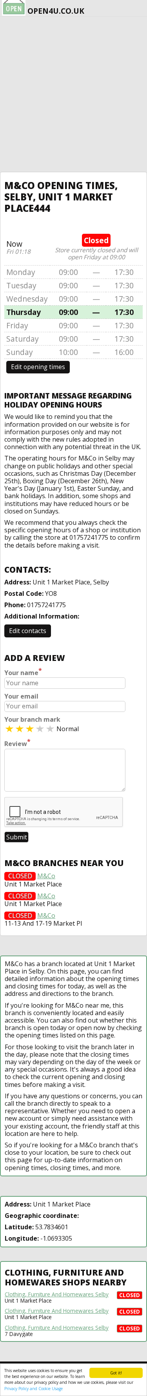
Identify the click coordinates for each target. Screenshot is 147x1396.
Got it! (116, 1373)
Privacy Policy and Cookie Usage (33, 1388)
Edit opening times (38, 367)
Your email (21, 696)
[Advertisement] (73, 94)
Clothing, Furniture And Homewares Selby (57, 1294)
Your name (23, 672)
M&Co (46, 876)
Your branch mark (32, 719)
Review (17, 743)
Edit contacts (27, 630)
